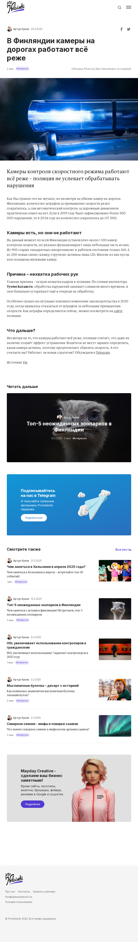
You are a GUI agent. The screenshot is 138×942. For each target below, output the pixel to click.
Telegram (103, 352)
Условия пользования (18, 901)
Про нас (10, 891)
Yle (25, 362)
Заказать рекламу (44, 891)
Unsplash (125, 68)
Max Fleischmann (106, 68)
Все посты (123, 549)
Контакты (24, 891)
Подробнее (32, 804)
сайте (118, 310)
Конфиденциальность (18, 896)
